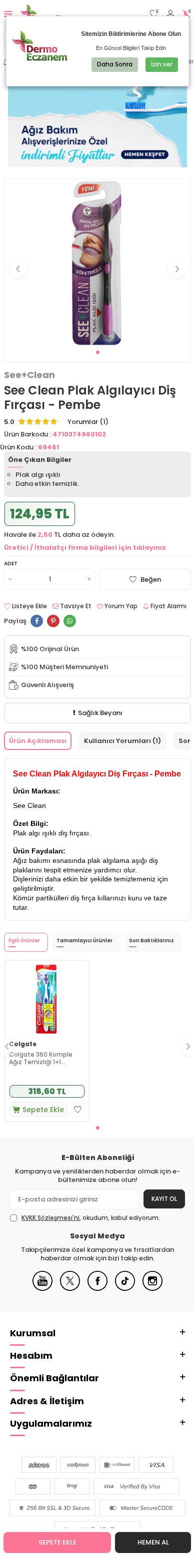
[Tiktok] (125, 1288)
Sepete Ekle (57, 1542)
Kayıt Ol (164, 1198)
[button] (98, 352)
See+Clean (29, 375)
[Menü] (8, 13)
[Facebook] (98, 1288)
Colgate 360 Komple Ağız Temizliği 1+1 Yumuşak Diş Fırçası (40, 1058)
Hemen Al (153, 1542)
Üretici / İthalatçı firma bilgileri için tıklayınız (85, 547)
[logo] (53, 14)
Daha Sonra (114, 64)
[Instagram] (152, 1288)
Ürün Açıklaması (37, 741)
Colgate (22, 1044)
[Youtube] (42, 1288)
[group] (97, 263)
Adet (11, 563)
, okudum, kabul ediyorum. (91, 1218)
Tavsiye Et (75, 606)
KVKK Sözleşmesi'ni (51, 1217)
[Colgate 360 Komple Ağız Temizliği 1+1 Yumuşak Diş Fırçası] (47, 998)
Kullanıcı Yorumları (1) (122, 741)
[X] (70, 1288)
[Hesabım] (170, 14)
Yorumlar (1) (88, 421)
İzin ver (161, 64)
